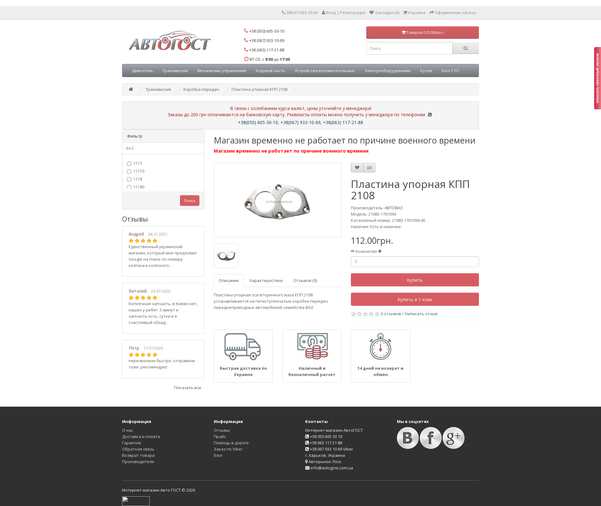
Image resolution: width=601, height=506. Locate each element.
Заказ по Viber (228, 449)
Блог (218, 455)
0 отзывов (391, 313)
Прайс (220, 436)
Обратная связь (138, 449)
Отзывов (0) (305, 280)
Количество (366, 251)
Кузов (426, 70)
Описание (229, 280)
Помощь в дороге (231, 443)
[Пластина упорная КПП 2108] (278, 200)
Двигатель (142, 70)
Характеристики (266, 280)
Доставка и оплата (141, 436)
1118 (137, 179)
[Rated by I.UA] (136, 500)
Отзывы (222, 430)
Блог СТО (450, 70)
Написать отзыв (421, 313)
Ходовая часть (270, 70)
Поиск (189, 200)
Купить (415, 280)
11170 (138, 171)
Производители (138, 461)
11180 (138, 187)
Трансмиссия (175, 70)
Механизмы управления (221, 70)
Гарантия (131, 443)
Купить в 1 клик (415, 299)
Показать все (187, 387)
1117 (137, 163)
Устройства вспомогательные (325, 70)
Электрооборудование (387, 70)
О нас (127, 430)
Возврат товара (138, 455)
